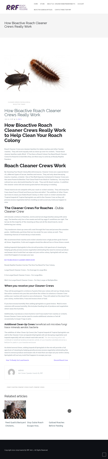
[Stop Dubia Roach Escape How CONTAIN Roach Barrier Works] (15, 409)
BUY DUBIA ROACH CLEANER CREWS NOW (19, 260)
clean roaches (12, 387)
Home (36, 4)
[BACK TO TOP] (104, 454)
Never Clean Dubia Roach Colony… (57, 424)
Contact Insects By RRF (63, 9)
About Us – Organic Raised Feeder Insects (61, 4)
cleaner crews (23, 387)
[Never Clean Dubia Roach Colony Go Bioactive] (59, 409)
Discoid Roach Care (61, 360)
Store (42, 4)
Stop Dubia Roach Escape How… (13, 424)
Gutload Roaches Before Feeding (35, 424)
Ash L (20, 119)
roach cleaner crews (36, 387)
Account (81, 4)
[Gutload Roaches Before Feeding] (37, 409)
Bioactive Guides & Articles (43, 9)
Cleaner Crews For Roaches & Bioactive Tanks (19, 103)
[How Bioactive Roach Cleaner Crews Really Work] (37, 73)
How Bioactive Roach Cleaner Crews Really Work (32, 112)
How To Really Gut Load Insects (17, 360)
